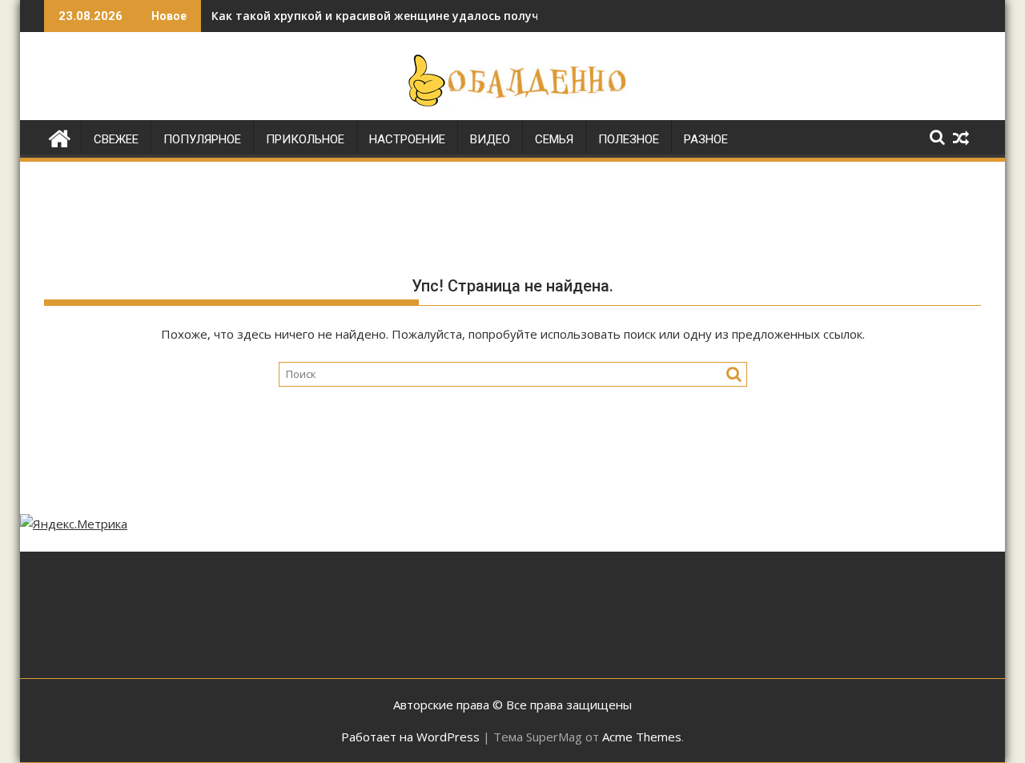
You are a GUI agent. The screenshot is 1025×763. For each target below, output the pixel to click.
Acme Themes (641, 737)
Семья (554, 139)
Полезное (628, 139)
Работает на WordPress (410, 737)
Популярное (202, 139)
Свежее (116, 139)
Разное (706, 139)
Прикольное (305, 139)
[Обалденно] (59, 136)
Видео (490, 139)
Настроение (407, 139)
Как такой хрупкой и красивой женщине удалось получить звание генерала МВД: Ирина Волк (488, 15)
